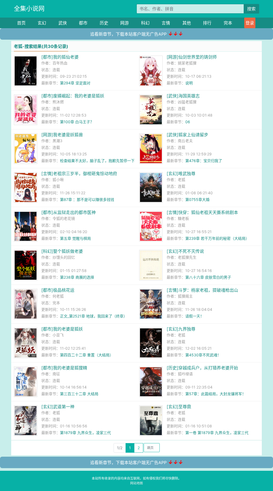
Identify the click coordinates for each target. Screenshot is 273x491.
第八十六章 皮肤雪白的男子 (208, 277)
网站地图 (136, 483)
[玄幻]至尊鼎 (179, 406)
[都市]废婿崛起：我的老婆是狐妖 (72, 95)
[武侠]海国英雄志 (183, 95)
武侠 (62, 23)
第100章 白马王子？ (77, 121)
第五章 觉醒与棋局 (75, 238)
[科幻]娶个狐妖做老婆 (62, 251)
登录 (250, 23)
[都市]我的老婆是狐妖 (62, 329)
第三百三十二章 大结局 (79, 393)
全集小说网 (29, 8)
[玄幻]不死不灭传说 (185, 251)
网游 (124, 23)
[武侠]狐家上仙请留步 (187, 134)
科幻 (145, 23)
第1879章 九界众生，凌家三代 (85, 432)
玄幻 (42, 23)
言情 (166, 23)
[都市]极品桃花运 (57, 290)
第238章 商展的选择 (77, 277)
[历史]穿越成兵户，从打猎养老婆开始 (202, 367)
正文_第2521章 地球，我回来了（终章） (93, 316)
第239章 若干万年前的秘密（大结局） (217, 238)
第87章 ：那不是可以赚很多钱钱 (87, 199)
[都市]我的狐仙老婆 (60, 57)
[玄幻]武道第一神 (57, 406)
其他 (186, 23)
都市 (83, 23)
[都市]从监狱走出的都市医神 (68, 212)
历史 (104, 23)
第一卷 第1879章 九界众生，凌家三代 (216, 432)
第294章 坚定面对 (75, 83)
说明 (189, 83)
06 (187, 121)
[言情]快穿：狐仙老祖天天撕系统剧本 (202, 212)
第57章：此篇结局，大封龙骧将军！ (215, 393)
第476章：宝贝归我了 (203, 160)
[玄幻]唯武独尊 (181, 173)
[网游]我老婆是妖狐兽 (62, 134)
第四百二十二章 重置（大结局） (86, 355)
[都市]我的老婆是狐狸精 (64, 367)
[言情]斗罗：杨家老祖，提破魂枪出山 (202, 290)
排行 (207, 23)
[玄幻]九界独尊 (181, 329)
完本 (228, 23)
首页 (21, 23)
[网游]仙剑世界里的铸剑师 (192, 57)
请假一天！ (194, 316)
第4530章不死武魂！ (203, 355)
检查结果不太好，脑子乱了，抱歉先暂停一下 (97, 160)
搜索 (251, 8)
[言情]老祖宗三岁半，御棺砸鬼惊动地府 (79, 173)
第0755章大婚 (197, 199)
